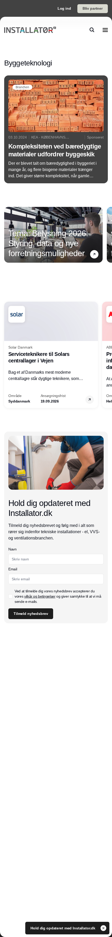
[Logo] (30, 30)
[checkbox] (10, 596)
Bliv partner (93, 8)
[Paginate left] (8, 234)
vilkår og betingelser (39, 596)
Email (12, 569)
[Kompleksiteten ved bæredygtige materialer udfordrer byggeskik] (56, 129)
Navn (12, 549)
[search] (92, 29)
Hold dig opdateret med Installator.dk (63, 928)
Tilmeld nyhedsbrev (31, 613)
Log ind (64, 8)
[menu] (105, 29)
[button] (94, 254)
